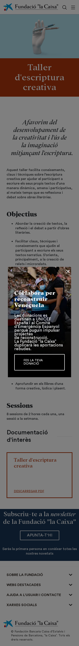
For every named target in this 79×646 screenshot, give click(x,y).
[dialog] (39, 323)
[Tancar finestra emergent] (68, 271)
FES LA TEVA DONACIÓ (33, 362)
